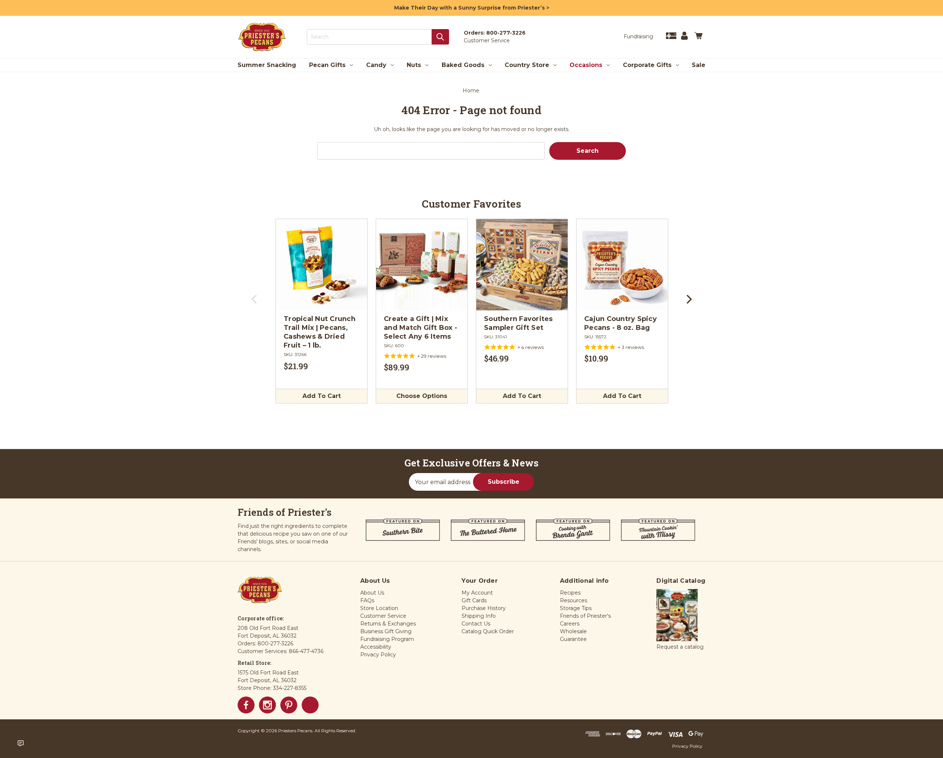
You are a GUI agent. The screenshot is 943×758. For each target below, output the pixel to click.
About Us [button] (372, 592)
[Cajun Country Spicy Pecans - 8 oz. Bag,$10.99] (622, 264)
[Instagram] (267, 705)
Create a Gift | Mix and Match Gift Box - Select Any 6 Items (420, 328)
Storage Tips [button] (576, 608)
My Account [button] (477, 592)
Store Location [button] (379, 608)
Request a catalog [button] (680, 647)
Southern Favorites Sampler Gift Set (518, 323)
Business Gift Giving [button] (385, 631)
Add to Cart (321, 395)
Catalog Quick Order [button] (488, 631)
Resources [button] (573, 600)
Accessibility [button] (375, 647)
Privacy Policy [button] (378, 654)
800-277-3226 (506, 32)
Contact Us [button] (476, 623)
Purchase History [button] (484, 608)
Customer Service (487, 40)
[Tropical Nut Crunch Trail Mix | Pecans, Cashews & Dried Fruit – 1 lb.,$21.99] (321, 264)
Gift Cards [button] (474, 600)
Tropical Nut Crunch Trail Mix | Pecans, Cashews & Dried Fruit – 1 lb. (319, 332)
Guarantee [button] (573, 639)
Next (688, 302)
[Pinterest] (288, 705)
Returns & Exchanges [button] (388, 623)
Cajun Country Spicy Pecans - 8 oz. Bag (620, 323)
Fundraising (638, 36)
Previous (254, 302)
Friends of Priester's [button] (585, 616)
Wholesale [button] (573, 631)
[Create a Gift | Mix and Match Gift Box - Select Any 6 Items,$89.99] (421, 264)
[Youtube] (310, 705)
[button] (677, 615)
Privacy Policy (687, 746)
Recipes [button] (570, 592)
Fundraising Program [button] (387, 639)
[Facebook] (246, 705)
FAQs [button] (367, 600)
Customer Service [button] (383, 616)
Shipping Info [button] (479, 616)
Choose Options (421, 395)
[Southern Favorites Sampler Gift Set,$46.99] (522, 264)
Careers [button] (569, 623)
